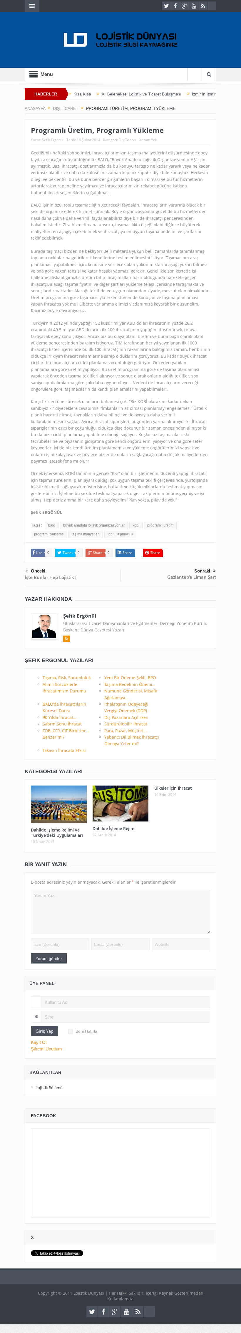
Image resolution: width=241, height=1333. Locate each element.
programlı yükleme (49, 534)
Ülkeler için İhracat (173, 788)
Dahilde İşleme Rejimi (114, 828)
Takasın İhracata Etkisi (64, 750)
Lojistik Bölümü (49, 1087)
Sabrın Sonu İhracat (62, 724)
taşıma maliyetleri (86, 534)
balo (51, 525)
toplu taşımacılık (120, 534)
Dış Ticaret (127, 139)
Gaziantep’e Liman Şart (191, 577)
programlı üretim (160, 525)
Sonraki (202, 570)
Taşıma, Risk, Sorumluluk (67, 677)
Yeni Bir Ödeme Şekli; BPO (130, 677)
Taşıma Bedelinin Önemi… (129, 684)
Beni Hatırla (86, 1031)
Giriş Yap (44, 1031)
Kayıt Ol (38, 1042)
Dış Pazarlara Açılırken (126, 717)
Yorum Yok (148, 139)
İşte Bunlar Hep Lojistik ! (50, 577)
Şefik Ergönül (52, 139)
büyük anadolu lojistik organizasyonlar (94, 525)
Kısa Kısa (82, 94)
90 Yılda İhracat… (59, 717)
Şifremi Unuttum (46, 1048)
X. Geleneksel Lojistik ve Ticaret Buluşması (141, 94)
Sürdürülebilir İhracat (125, 724)
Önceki (38, 570)
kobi (136, 525)
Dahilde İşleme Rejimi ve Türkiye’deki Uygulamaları (57, 832)
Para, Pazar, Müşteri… (125, 730)
